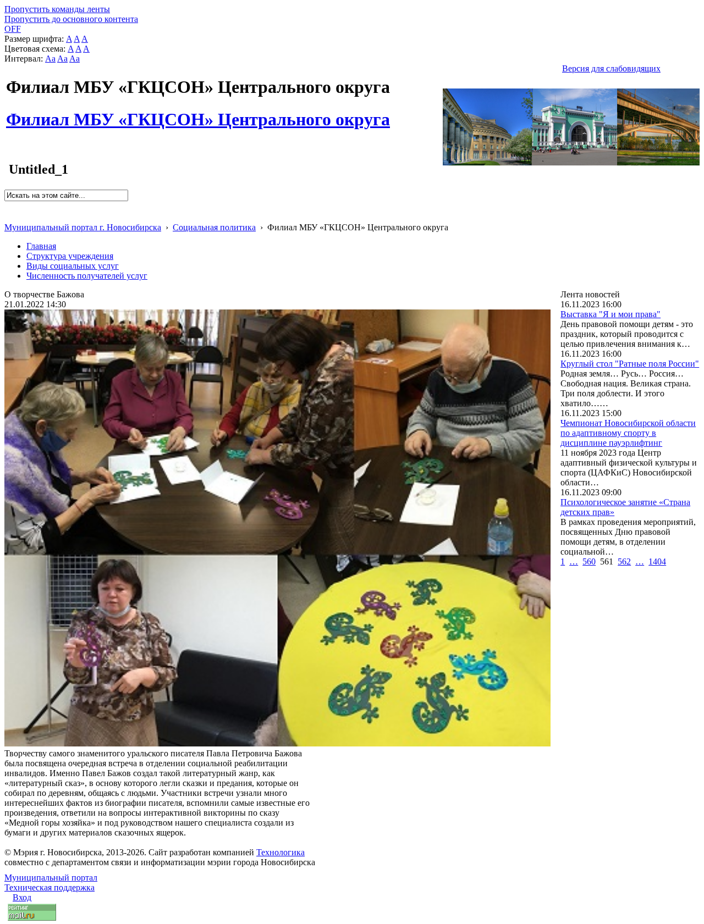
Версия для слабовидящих (611, 68)
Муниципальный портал (50, 877)
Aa (50, 58)
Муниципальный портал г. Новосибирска (82, 227)
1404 (657, 561)
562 (624, 561)
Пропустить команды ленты (57, 9)
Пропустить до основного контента (71, 19)
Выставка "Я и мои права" (610, 314)
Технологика (280, 852)
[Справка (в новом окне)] (9, 215)
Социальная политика (214, 227)
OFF (12, 29)
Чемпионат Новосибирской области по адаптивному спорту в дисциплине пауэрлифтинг (628, 432)
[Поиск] (8, 205)
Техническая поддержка (49, 887)
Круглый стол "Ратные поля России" (629, 363)
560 (589, 561)
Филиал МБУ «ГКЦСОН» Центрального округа (198, 113)
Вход (22, 897)
